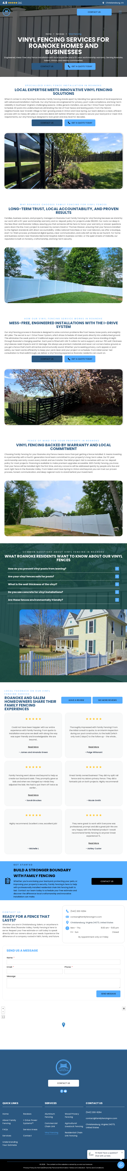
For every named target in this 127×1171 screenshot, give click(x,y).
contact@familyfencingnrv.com (86, 916)
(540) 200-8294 (78, 911)
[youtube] (65, 1091)
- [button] (3, 1011)
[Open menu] (120, 12)
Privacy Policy (28, 1168)
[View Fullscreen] (3, 1016)
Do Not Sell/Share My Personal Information (52, 1168)
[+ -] (63, 1027)
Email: (9, 967)
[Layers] (124, 1008)
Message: (11, 976)
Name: (10, 957)
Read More (33, 747)
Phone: (67, 967)
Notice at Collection (77, 1168)
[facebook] (61, 1091)
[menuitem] (12, 1114)
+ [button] (3, 1008)
